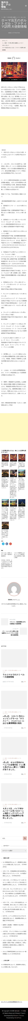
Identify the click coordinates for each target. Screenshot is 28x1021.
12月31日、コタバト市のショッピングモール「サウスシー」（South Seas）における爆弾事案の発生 (14, 719)
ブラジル (5, 806)
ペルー (4, 672)
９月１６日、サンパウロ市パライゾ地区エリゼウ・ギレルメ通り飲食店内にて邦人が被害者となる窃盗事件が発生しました (5, 514)
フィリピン (5, 713)
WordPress (17, 1018)
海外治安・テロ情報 (6, 4)
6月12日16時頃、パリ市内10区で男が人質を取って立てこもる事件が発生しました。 (5, 534)
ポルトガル (23, 17)
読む (22, 681)
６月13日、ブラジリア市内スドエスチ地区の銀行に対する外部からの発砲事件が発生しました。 (14, 934)
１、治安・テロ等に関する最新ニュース (10, 17)
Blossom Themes (18, 1015)
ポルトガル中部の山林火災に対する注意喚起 (5, 464)
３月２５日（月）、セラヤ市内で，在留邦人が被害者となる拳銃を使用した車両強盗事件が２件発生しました (21, 513)
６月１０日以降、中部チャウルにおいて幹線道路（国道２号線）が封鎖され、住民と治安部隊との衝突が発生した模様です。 (14, 943)
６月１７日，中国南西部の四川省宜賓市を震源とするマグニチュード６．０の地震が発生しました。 (14, 873)
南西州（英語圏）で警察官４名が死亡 (13, 925)
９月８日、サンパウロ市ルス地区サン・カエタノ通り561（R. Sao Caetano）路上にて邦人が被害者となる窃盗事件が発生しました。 (13, 514)
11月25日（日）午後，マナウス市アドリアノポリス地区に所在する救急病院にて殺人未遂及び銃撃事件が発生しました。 (21, 484)
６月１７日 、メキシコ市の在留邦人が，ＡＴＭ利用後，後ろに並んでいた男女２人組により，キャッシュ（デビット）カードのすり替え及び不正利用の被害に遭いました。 (15, 907)
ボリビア (5, 759)
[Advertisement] (14, 130)
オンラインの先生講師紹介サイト (11, 1002)
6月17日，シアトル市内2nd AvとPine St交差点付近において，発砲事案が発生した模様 (14, 918)
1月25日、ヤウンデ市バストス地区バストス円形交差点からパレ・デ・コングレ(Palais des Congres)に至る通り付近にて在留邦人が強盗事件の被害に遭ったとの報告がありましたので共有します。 (13, 487)
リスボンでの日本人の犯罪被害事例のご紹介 (13, 464)
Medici (18, 58)
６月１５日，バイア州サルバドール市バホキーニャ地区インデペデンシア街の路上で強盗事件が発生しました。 (13, 813)
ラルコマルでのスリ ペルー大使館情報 (14, 676)
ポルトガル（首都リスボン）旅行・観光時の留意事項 (21, 465)
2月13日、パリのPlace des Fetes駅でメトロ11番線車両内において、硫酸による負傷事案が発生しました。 (5, 482)
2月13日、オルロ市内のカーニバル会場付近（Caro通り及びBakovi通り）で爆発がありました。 (14, 766)
